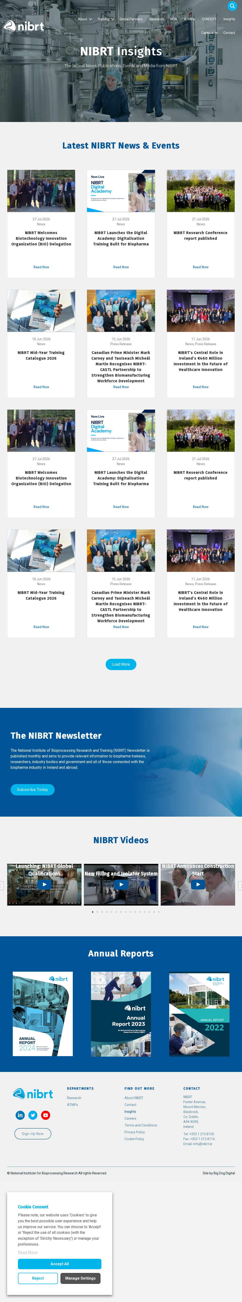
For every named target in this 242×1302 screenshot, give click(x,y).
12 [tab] (144, 912)
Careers (207, 33)
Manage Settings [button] (80, 1278)
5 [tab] (111, 912)
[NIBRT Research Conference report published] (201, 190)
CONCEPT (209, 19)
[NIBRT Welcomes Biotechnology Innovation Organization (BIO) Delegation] (41, 190)
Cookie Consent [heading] (33, 1207)
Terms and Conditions (141, 1125)
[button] (232, 6)
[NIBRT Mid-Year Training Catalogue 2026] (41, 310)
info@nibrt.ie (202, 1144)
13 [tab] (149, 912)
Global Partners (131, 19)
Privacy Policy (135, 1132)
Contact (229, 33)
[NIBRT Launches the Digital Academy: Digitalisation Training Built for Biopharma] (121, 190)
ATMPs (189, 19)
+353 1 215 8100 (201, 1134)
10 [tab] (135, 912)
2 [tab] (97, 912)
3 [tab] (102, 912)
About (82, 19)
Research (156, 19)
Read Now (41, 267)
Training (103, 19)
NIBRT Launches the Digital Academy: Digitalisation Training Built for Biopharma (121, 238)
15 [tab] (158, 912)
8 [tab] (125, 912)
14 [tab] (154, 912)
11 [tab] (140, 912)
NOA (173, 19)
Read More (28, 1252)
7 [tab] (121, 912)
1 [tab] (92, 912)
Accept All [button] (60, 1264)
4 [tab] (106, 912)
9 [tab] (130, 912)
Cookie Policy (134, 1139)
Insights (229, 19)
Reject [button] (38, 1278)
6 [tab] (116, 912)
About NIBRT (134, 1098)
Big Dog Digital (224, 1173)
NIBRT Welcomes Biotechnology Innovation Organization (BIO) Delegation (41, 238)
